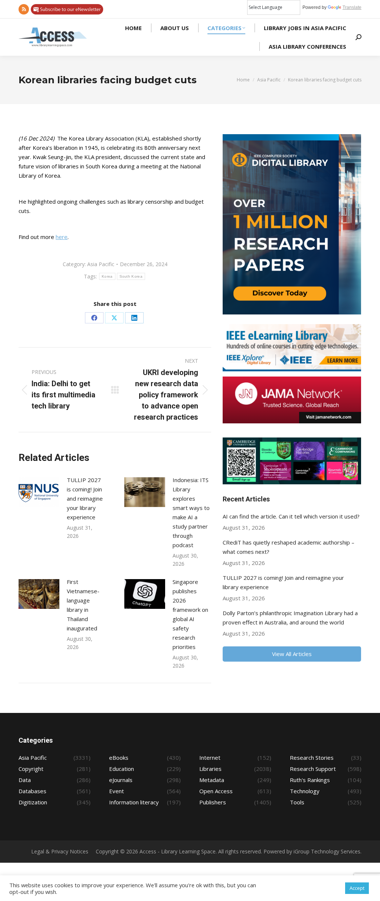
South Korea (130, 276)
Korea (107, 276)
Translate (352, 7)
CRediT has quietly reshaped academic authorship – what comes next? (288, 547)
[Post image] (39, 492)
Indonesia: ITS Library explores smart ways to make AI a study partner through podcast (191, 512)
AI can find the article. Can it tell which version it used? (291, 516)
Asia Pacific (100, 264)
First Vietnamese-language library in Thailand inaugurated (83, 605)
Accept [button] (357, 888)
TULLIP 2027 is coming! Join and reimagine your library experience (85, 498)
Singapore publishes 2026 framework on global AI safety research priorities (190, 614)
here (62, 236)
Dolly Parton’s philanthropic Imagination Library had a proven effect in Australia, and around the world (290, 617)
